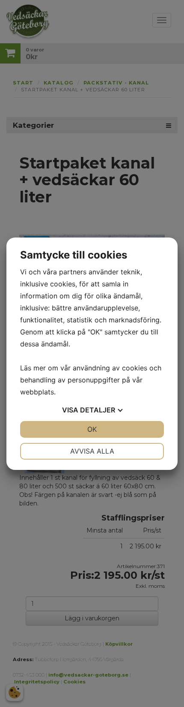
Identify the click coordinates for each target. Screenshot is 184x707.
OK (92, 429)
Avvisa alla (92, 451)
